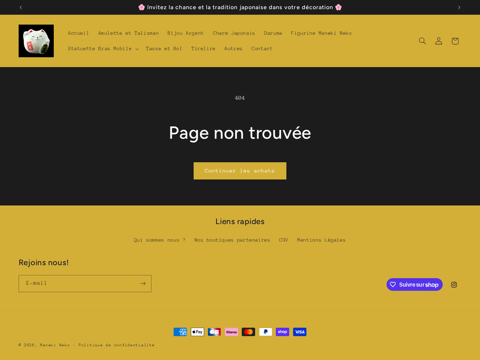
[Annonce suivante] (459, 7)
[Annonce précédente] (20, 7)
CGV (283, 240)
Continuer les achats (240, 171)
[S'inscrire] (143, 283)
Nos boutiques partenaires (233, 240)
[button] (103, 49)
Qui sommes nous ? (160, 240)
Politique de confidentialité (117, 345)
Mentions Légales (321, 240)
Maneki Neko (55, 345)
